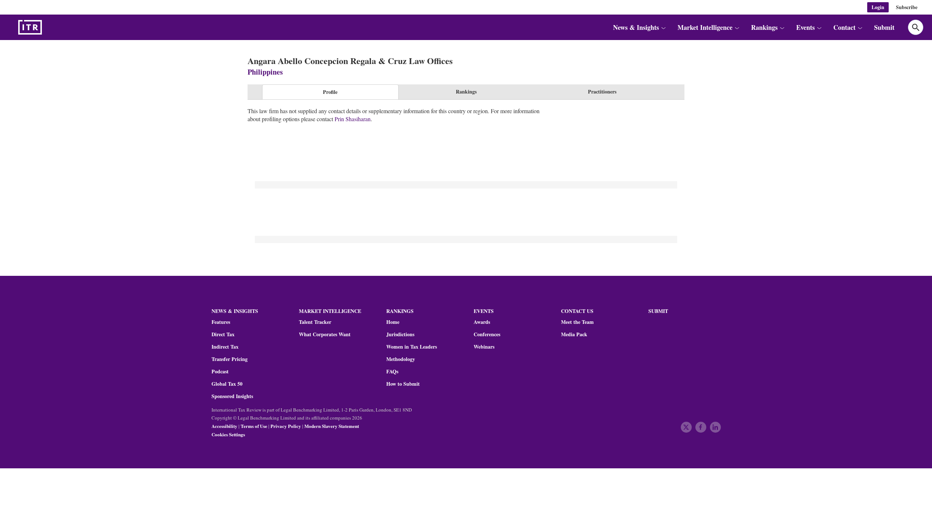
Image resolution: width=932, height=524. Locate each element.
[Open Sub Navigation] (663, 27)
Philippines (265, 72)
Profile (330, 92)
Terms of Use (254, 425)
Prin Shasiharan (353, 119)
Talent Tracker (315, 322)
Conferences (487, 334)
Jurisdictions (400, 334)
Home (392, 322)
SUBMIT (658, 311)
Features (221, 322)
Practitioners (602, 91)
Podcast (220, 371)
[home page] (47, 27)
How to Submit (403, 383)
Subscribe (906, 7)
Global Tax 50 (227, 383)
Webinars (484, 346)
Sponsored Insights (232, 396)
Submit (884, 27)
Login (878, 7)
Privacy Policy (285, 425)
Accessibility (224, 425)
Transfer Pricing (230, 359)
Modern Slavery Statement (331, 425)
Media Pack (574, 334)
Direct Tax (223, 334)
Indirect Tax (225, 346)
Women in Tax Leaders (411, 346)
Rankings (466, 91)
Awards (482, 322)
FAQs (392, 371)
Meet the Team (577, 322)
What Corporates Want (325, 334)
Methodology (400, 359)
